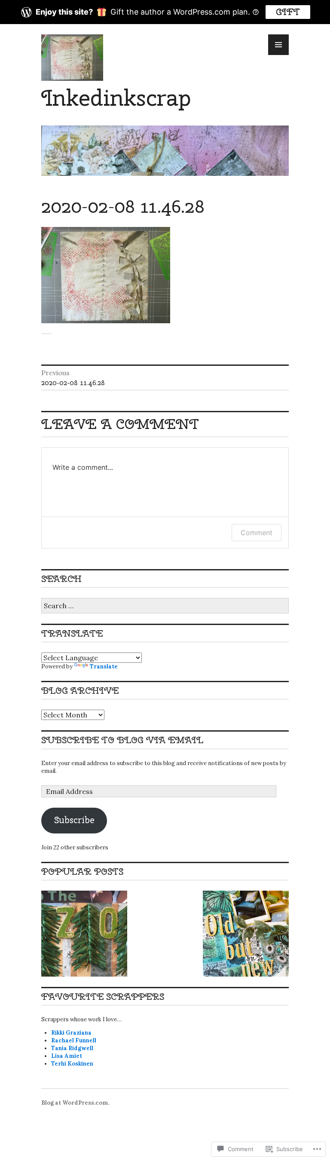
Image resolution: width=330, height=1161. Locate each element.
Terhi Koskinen (72, 1063)
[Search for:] (165, 606)
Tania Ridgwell (72, 1048)
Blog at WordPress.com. (75, 1102)
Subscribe (74, 820)
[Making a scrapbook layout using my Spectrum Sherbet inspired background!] (246, 934)
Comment (256, 532)
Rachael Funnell (73, 1040)
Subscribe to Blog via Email (122, 740)
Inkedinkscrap (116, 98)
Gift (288, 12)
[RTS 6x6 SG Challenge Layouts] (84, 934)
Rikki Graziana (71, 1032)
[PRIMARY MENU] (278, 44)
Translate (104, 666)
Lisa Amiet (66, 1056)
